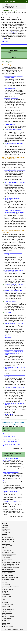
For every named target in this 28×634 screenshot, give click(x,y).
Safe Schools (5, 591)
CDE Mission (5, 527)
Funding (3, 38)
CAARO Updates (5, 41)
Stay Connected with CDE (7, 537)
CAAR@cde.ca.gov (16, 424)
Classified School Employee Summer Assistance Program (13, 76)
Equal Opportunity (6, 532)
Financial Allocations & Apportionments (10, 564)
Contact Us (4, 530)
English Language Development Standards (11, 562)
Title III (3, 599)
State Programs (14, 48)
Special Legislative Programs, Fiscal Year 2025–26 (14, 403)
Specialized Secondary (10, 109)
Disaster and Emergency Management (10, 586)
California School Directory (7, 604)
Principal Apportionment (9, 434)
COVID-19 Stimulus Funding (14, 52)
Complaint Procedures (7, 555)
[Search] (26, 1)
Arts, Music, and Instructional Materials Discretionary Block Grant (13, 270)
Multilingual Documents (7, 613)
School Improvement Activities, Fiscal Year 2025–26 (14, 367)
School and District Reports (8, 616)
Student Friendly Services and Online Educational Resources (13, 130)
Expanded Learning (6, 587)
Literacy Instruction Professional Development (12, 336)
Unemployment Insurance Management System (13, 144)
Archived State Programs (14, 55)
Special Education (6, 594)
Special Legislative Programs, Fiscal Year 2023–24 (14, 388)
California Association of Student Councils (14, 284)
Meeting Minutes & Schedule (8, 545)
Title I (3, 598)
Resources (14, 57)
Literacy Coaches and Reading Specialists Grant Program (14, 183)
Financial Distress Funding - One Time (13, 323)
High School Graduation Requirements (10, 567)
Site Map (9, 623)
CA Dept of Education (9, 1)
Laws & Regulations (6, 611)
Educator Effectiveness (10, 301)
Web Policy (4, 624)
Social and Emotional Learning (8, 571)
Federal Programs (14, 50)
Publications (4, 614)
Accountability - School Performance (10, 577)
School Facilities (5, 593)
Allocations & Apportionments (10, 6)
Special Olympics (8, 414)
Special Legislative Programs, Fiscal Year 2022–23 (14, 375)
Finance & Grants (11, 4)
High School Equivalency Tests (8, 566)
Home (4, 4)
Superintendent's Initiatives (8, 539)
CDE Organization (6, 529)
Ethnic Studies (7, 312)
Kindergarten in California (7, 569)
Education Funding (6, 560)
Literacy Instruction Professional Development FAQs (10, 472)
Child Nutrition (5, 582)
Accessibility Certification (7, 626)
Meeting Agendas (6, 544)
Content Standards (6, 557)
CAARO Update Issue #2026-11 (11, 501)
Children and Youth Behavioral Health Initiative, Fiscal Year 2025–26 (13, 291)
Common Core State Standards (9, 554)
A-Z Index (4, 623)
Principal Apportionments (7, 589)
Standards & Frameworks (7, 572)
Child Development (6, 584)
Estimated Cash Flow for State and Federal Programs (14, 44)
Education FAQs (5, 608)
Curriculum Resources (7, 559)
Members (4, 547)
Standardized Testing (6, 596)
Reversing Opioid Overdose (11, 98)
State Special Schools (9, 124)
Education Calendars (6, 606)
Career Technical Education (8, 579)
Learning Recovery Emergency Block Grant (14, 170)
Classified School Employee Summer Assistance (12, 445)
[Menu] (1, 1)
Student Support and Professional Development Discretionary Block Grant (14, 211)
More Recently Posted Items (16, 516)
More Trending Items (18, 448)
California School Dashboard (8, 552)
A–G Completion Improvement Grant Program (13, 253)
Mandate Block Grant (9, 88)
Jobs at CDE (4, 534)
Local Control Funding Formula (10, 441)
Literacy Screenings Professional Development (12, 198)
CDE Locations (5, 525)
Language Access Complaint (8, 609)
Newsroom (4, 535)
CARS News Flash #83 (8, 481)
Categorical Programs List (14, 32)
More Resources (7, 618)
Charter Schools (5, 581)
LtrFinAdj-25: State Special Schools (11, 491)
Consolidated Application (9, 436)
